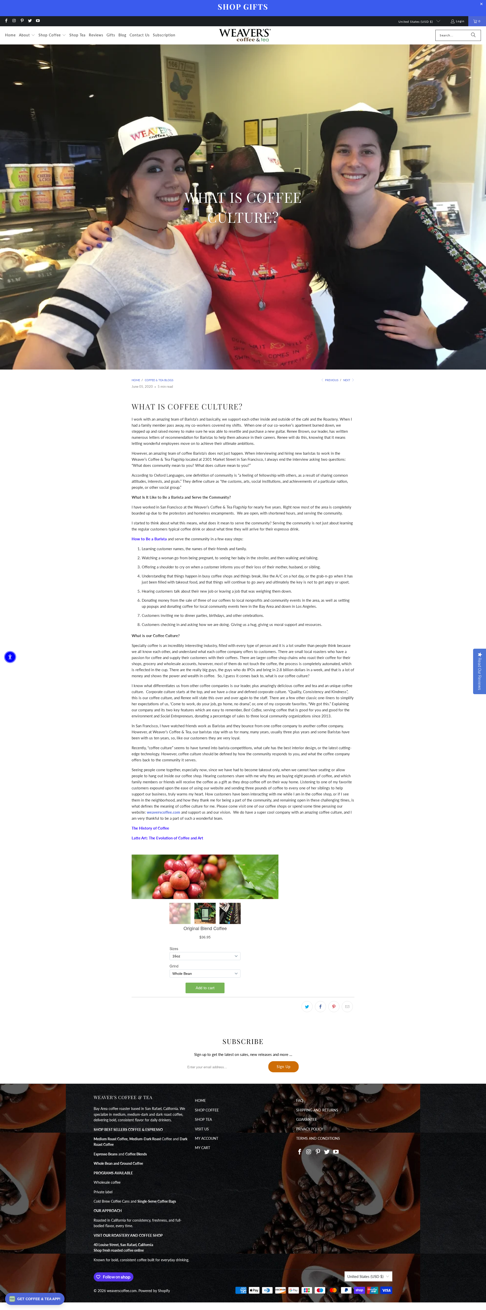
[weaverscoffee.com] (245, 35)
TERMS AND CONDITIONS (318, 1138)
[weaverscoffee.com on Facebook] (6, 21)
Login (460, 21)
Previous (331, 380)
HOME (200, 1100)
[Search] (473, 35)
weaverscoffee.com (163, 812)
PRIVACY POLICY (309, 1129)
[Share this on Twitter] (307, 1006)
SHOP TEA (203, 1119)
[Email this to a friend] (347, 1006)
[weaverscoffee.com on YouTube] (37, 21)
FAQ (299, 1100)
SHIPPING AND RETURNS (317, 1110)
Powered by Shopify (154, 1291)
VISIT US (202, 1129)
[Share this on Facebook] (320, 1006)
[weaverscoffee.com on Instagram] (14, 21)
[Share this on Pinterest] (333, 1006)
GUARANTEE (306, 1119)
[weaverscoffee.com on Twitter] (30, 21)
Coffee (150, 1139)
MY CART (202, 1148)
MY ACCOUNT (206, 1138)
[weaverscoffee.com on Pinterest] (22, 21)
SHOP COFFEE (207, 1110)
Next (347, 380)
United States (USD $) (416, 21)
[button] (27, 35)
